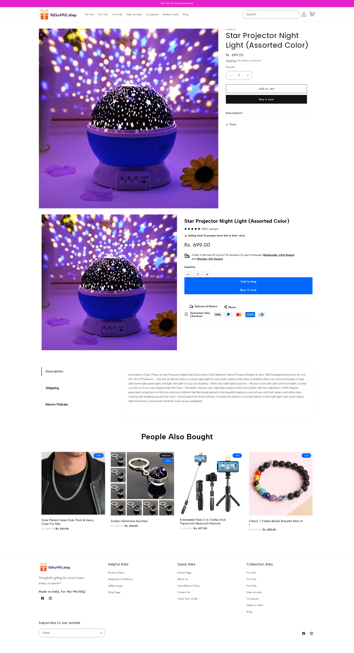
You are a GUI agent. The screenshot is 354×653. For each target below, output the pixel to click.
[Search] (295, 14)
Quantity (189, 267)
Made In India (255, 605)
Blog (249, 612)
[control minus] (187, 274)
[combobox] (271, 14)
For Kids (251, 586)
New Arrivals (254, 592)
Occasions (253, 599)
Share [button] (233, 124)
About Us (182, 579)
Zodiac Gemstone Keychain (129, 521)
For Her (251, 573)
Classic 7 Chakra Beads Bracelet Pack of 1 (276, 522)
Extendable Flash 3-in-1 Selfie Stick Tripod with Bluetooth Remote (203, 521)
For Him (251, 579)
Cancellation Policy (188, 586)
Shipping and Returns (120, 579)
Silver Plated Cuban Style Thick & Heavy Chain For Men (67, 522)
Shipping (231, 60)
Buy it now (266, 99)
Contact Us (183, 592)
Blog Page (114, 592)
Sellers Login (115, 586)
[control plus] (208, 274)
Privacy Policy (116, 573)
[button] (270, 113)
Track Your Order (187, 599)
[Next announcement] (231, 3)
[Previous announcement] (123, 3)
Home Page (184, 573)
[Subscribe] (101, 633)
